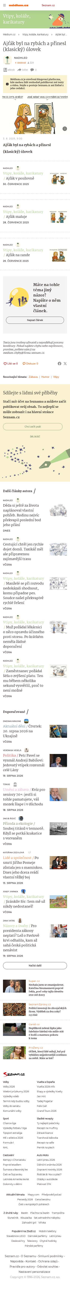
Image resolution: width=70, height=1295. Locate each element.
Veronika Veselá (12, 750)
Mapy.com (33, 1194)
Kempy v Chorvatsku (14, 1159)
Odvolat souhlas (47, 1266)
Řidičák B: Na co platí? (49, 1174)
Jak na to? (35, 436)
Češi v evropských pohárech (34, 1204)
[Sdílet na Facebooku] (59, 363)
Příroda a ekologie (18, 824)
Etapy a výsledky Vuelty (49, 1091)
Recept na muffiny (47, 1128)
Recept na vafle (45, 1142)
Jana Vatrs (9, 921)
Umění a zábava (16, 790)
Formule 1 (8, 1142)
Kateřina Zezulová (13, 853)
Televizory (32, 1241)
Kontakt (31, 1261)
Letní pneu (55, 1236)
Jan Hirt (41, 1096)
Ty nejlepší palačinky (48, 1123)
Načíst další (35, 965)
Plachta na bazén (39, 1212)
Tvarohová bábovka (47, 1137)
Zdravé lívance (45, 1133)
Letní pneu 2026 (46, 1159)
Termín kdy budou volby (16, 1101)
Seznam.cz (48, 5)
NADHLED (20, 57)
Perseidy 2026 (25, 1199)
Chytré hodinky (48, 1241)
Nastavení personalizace (34, 1272)
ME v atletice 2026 (13, 1137)
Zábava (33, 376)
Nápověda (16, 1261)
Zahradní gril (29, 1222)
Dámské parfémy (37, 1236)
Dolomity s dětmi (12, 1184)
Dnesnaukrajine (12, 721)
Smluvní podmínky (50, 1256)
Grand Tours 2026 (46, 1110)
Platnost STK (44, 1184)
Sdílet (25, 69)
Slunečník (12, 1217)
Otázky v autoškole (47, 1179)
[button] (35, 114)
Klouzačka (26, 1217)
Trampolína (58, 1212)
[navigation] (4, 5)
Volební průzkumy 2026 (16, 1091)
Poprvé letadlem (12, 1164)
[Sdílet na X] (65, 363)
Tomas (6, 784)
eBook (11, 69)
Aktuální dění (14, 726)
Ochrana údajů (47, 1261)
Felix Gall (42, 1106)
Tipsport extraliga (12, 1133)
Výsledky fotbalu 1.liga (15, 1128)
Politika (9, 755)
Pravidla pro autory (22, 1266)
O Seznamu (28, 1256)
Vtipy (56, 376)
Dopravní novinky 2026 (49, 1169)
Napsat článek (35, 320)
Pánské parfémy (34, 1245)
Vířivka (42, 1222)
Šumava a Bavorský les (15, 1169)
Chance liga (9, 1123)
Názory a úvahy (15, 926)
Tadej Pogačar (45, 1101)
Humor (45, 376)
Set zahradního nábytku (47, 1217)
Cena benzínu (42, 1199)
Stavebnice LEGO (16, 1236)
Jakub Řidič (9, 819)
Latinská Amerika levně (16, 1179)
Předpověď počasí (51, 1194)
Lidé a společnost (17, 858)
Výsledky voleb (11, 1096)
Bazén (24, 1212)
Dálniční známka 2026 (49, 1164)
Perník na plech (45, 1147)
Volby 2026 (9, 1086)
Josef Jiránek (10, 892)
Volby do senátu (11, 1106)
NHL (5, 1147)
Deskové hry (18, 1241)
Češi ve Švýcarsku (12, 1174)
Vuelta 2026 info (46, 1086)
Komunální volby (12, 1110)
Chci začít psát (33, 426)
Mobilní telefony (47, 1231)
